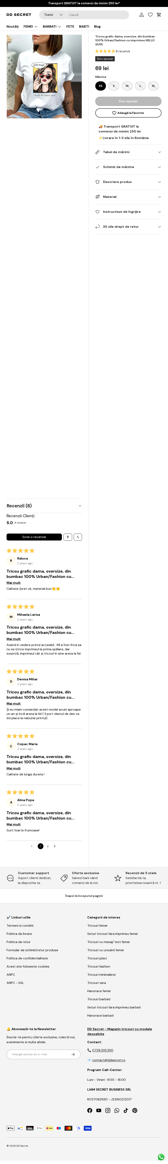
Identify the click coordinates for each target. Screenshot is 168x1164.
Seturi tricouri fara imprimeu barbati (114, 1007)
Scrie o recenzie (34, 537)
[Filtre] (68, 537)
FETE (70, 26)
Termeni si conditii (20, 925)
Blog (97, 26)
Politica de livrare (19, 934)
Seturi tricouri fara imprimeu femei (112, 934)
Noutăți (13, 26)
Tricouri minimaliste (101, 974)
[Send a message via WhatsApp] (161, 1157)
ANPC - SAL (15, 983)
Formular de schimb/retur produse (32, 950)
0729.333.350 (102, 1050)
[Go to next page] (55, 846)
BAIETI (84, 26)
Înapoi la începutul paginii (84, 896)
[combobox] (84, 14)
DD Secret (22, 1145)
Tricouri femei (97, 925)
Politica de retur (19, 942)
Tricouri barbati (98, 999)
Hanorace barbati (100, 1015)
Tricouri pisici (97, 958)
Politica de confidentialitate (27, 958)
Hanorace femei (99, 991)
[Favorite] (150, 14)
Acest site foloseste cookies (28, 966)
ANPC (11, 974)
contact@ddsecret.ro (108, 1060)
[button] (105, 51)
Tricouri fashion (98, 966)
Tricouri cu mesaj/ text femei (108, 942)
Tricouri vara (96, 983)
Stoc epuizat (128, 101)
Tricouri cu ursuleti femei (105, 950)
